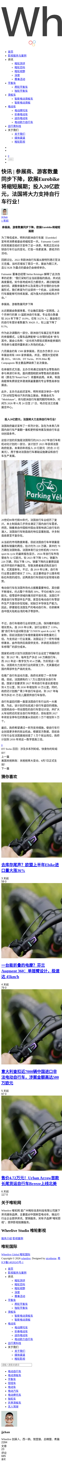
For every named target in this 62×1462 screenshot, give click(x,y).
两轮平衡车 (21, 87)
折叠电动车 (21, 114)
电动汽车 (13, 1391)
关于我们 (20, 134)
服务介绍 (6, 1238)
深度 (17, 75)
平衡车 (12, 83)
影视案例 (18, 1238)
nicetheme (51, 1258)
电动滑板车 (14, 1375)
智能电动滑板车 (24, 98)
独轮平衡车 (21, 91)
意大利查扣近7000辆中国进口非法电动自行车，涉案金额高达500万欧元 (30, 1077)
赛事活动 (20, 79)
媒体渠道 (20, 137)
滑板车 (12, 94)
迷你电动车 (21, 118)
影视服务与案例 (17, 55)
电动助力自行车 (24, 122)
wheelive (26, 1258)
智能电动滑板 (22, 102)
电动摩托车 (21, 110)
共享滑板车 (14, 1402)
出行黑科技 (14, 126)
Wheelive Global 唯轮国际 (15, 1254)
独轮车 (12, 1398)
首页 (10, 51)
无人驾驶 (13, 1406)
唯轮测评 (20, 63)
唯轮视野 (20, 71)
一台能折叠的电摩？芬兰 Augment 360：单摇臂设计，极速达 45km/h (30, 971)
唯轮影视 (20, 141)
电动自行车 (14, 1371)
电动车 (12, 106)
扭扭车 (12, 1383)
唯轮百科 (20, 67)
